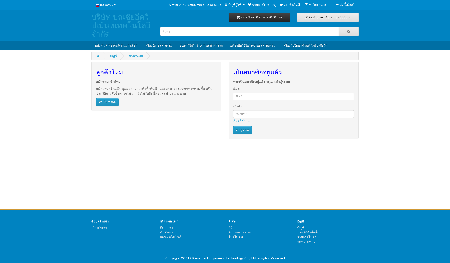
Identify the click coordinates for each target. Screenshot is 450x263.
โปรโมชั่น (236, 237)
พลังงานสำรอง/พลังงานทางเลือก (116, 45)
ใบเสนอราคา (329, 17)
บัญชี (113, 56)
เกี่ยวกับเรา (99, 227)
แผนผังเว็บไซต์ (170, 237)
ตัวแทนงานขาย (240, 232)
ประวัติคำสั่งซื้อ (308, 232)
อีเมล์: (236, 89)
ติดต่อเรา (166, 227)
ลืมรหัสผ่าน (241, 120)
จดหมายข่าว (306, 241)
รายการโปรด (306, 237)
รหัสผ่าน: (238, 106)
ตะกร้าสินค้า (261, 17)
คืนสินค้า (166, 232)
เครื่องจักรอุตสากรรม (158, 45)
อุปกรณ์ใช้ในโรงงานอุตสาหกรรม (201, 45)
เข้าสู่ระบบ (135, 56)
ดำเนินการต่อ (107, 102)
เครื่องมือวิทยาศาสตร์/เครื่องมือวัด (304, 45)
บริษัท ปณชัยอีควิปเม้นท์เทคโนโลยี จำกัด (120, 25)
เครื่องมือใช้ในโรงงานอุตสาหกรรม (252, 45)
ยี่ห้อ (231, 227)
